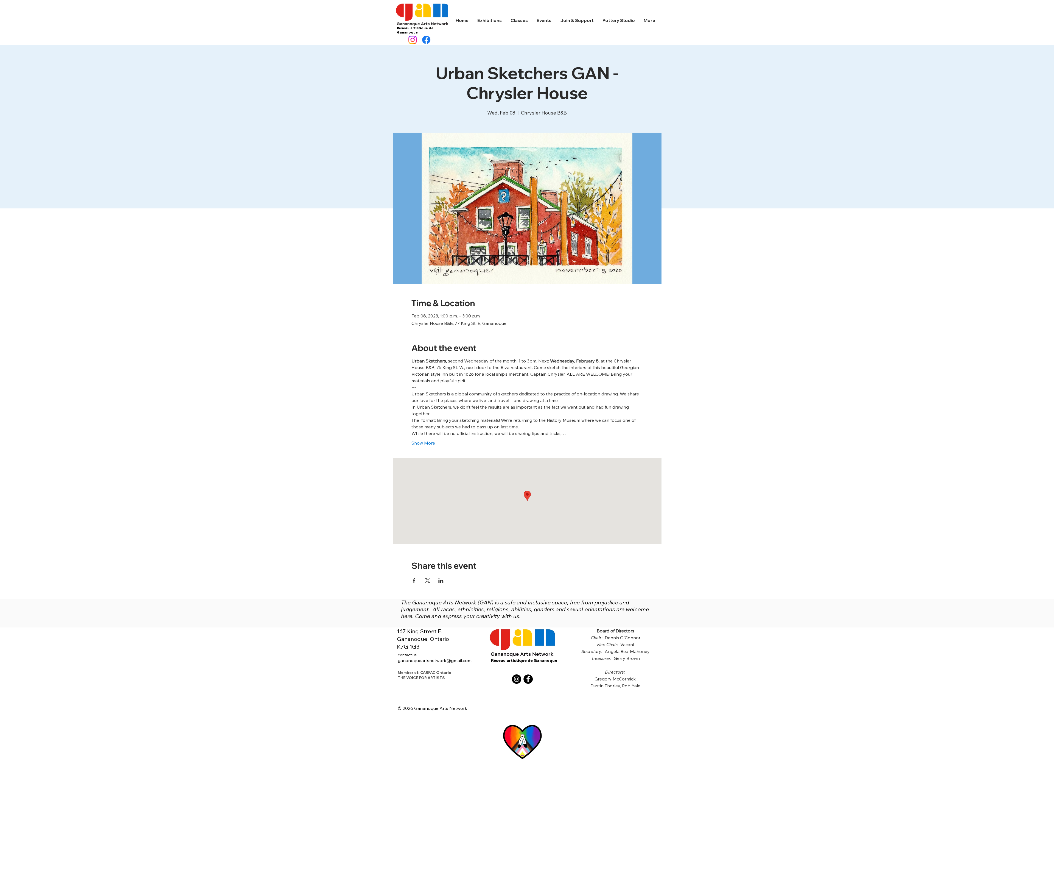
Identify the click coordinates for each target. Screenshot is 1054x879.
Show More (423, 443)
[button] (489, 20)
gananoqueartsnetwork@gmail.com (435, 657)
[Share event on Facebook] (414, 580)
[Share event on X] (427, 580)
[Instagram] (412, 39)
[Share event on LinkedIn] (441, 580)
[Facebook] (426, 39)
